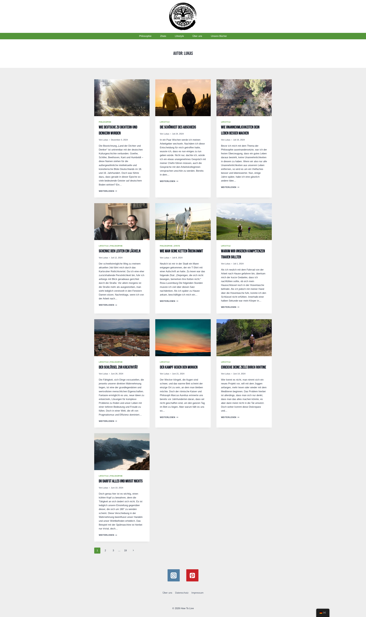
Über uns (197, 36)
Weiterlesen (108, 191)
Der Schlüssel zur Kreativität (118, 367)
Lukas (105, 140)
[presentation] (122, 97)
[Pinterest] (192, 575)
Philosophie (145, 36)
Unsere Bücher (219, 36)
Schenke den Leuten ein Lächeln (120, 251)
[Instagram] (174, 575)
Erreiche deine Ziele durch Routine (243, 367)
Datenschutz (182, 592)
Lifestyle (179, 36)
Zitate (163, 36)
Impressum (197, 592)
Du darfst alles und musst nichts (121, 481)
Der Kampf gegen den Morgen (179, 367)
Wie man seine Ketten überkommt (181, 251)
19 (125, 550)
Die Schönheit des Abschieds (178, 127)
